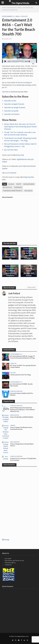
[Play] (5, 61)
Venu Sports (28, 191)
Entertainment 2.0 (8, 16)
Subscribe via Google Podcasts (14, 107)
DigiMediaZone (22, 159)
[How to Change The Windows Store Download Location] (5, 432)
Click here (5, 92)
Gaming (12, 425)
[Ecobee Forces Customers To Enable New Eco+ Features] (5, 458)
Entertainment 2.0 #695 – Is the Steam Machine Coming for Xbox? (29, 254)
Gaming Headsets (28, 184)
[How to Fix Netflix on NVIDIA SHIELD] (5, 418)
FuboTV (18, 184)
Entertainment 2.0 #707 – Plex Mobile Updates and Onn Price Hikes (10, 272)
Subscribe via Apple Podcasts (14, 104)
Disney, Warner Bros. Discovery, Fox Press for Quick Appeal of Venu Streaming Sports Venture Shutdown (20, 126)
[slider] (33, 63)
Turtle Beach (18, 187)
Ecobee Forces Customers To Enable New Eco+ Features (23, 459)
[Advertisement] (19, 218)
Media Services (15, 442)
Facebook (12, 173)
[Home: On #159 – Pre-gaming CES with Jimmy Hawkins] (5, 366)
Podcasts (24, 16)
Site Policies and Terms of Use (14, 560)
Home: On (13, 363)
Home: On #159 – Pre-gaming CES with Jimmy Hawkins (23, 366)
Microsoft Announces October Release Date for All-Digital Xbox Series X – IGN (20, 145)
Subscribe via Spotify (11, 111)
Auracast (11, 184)
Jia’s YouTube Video (11, 150)
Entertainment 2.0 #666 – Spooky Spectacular (21, 385)
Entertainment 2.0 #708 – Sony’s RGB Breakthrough (10, 254)
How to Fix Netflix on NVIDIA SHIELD (21, 417)
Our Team (8, 558)
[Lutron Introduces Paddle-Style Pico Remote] (5, 394)
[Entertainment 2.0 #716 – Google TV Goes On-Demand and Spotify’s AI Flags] (5, 357)
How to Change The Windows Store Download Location (21, 428)
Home (4, 7)
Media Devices (14, 415)
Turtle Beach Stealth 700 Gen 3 (12, 191)
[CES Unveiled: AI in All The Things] (5, 375)
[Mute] (29, 61)
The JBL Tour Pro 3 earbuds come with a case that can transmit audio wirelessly (20, 133)
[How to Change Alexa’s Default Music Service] (5, 447)
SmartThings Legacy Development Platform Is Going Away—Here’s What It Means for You (22, 409)
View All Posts (31, 287)
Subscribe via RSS (10, 101)
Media (18, 16)
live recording (25, 82)
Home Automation (16, 391)
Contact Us (8, 565)
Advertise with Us (10, 563)
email (22, 155)
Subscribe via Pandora (11, 114)
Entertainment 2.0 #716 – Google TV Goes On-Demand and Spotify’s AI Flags (22, 357)
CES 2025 (13, 372)
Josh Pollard (23, 166)
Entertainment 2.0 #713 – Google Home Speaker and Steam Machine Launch (29, 272)
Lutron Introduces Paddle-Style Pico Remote (21, 394)
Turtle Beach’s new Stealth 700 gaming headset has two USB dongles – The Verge (20, 139)
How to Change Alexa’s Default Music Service (22, 445)
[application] (19, 61)
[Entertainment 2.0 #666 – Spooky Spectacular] (5, 385)
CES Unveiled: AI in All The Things (20, 375)
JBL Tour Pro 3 (7, 187)
